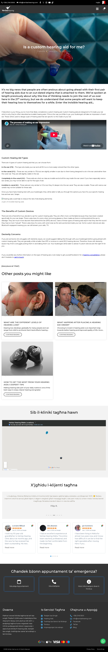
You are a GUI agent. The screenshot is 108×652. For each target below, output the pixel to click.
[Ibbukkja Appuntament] (19, 582)
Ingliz (98, 2)
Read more (9, 548)
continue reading (13, 334)
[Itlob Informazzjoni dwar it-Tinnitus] (89, 582)
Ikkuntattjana (54, 586)
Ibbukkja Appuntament (19, 586)
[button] (46, 515)
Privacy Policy (90, 649)
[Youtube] (49, 2)
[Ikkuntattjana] (54, 582)
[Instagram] (46, 2)
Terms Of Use (100, 649)
